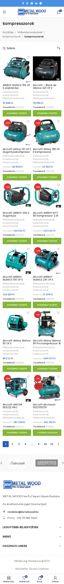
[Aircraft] (17, 463)
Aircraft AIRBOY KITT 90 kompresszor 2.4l (45, 214)
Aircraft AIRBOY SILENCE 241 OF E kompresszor (43, 279)
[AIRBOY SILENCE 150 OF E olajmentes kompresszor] (17, 68)
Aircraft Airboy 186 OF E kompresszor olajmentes (46, 152)
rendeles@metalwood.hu (23, 511)
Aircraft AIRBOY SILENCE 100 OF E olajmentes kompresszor (13, 281)
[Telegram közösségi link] (40, 3)
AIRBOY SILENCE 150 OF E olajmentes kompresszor (16, 88)
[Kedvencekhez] (28, 57)
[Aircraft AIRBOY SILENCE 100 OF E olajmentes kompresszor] (17, 260)
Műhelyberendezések (29, 32)
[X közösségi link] (27, 3)
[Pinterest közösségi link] (32, 3)
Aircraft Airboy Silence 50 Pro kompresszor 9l (47, 342)
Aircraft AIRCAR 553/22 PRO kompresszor (12, 407)
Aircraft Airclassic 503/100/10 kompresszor (44, 407)
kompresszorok (12, 36)
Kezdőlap (8, 32)
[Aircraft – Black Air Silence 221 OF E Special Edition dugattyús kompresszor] (47, 68)
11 (51, 444)
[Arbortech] (46, 463)
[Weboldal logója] (32, 11)
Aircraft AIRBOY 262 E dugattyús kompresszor (16, 215)
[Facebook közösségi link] (23, 3)
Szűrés (11, 48)
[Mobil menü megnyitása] (4, 12)
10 (45, 444)
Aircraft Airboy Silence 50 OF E (16, 342)
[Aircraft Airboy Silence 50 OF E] (17, 324)
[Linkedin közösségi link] (36, 3)
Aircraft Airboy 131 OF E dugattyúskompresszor (17, 152)
